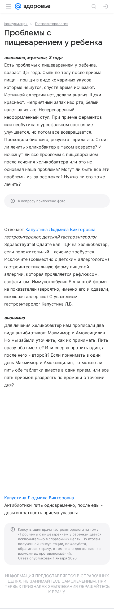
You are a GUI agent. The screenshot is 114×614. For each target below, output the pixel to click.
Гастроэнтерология (51, 24)
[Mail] (18, 6)
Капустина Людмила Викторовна (60, 229)
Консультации (16, 24)
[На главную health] (36, 6)
